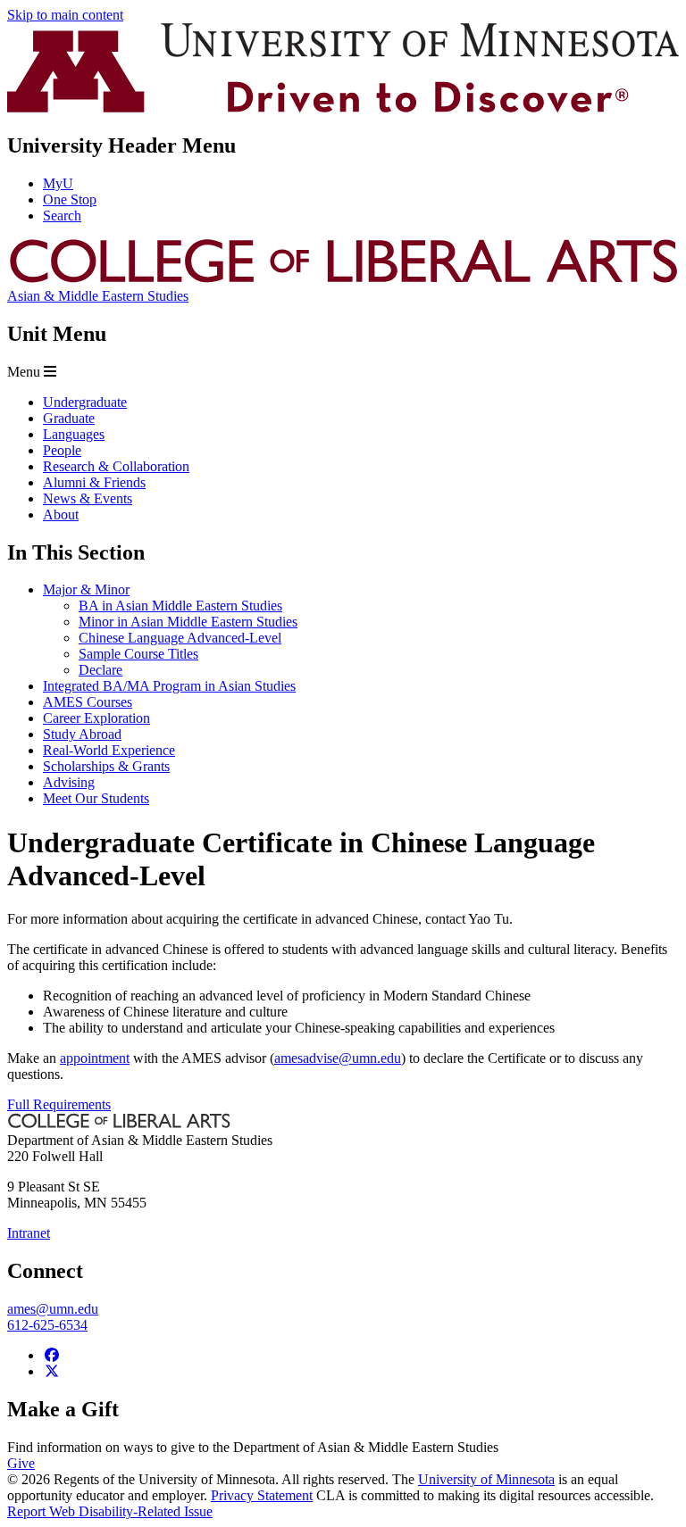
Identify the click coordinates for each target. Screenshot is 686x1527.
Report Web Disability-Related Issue (110, 1511)
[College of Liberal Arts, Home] (343, 279)
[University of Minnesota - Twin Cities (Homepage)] (343, 107)
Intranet (28, 1233)
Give (21, 1463)
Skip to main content (65, 14)
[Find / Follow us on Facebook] (52, 1355)
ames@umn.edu (52, 1308)
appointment (95, 1058)
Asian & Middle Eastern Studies (97, 295)
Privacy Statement (262, 1495)
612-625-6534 (47, 1324)
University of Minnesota (486, 1479)
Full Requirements (59, 1104)
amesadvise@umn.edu (337, 1058)
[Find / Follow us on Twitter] (52, 1371)
